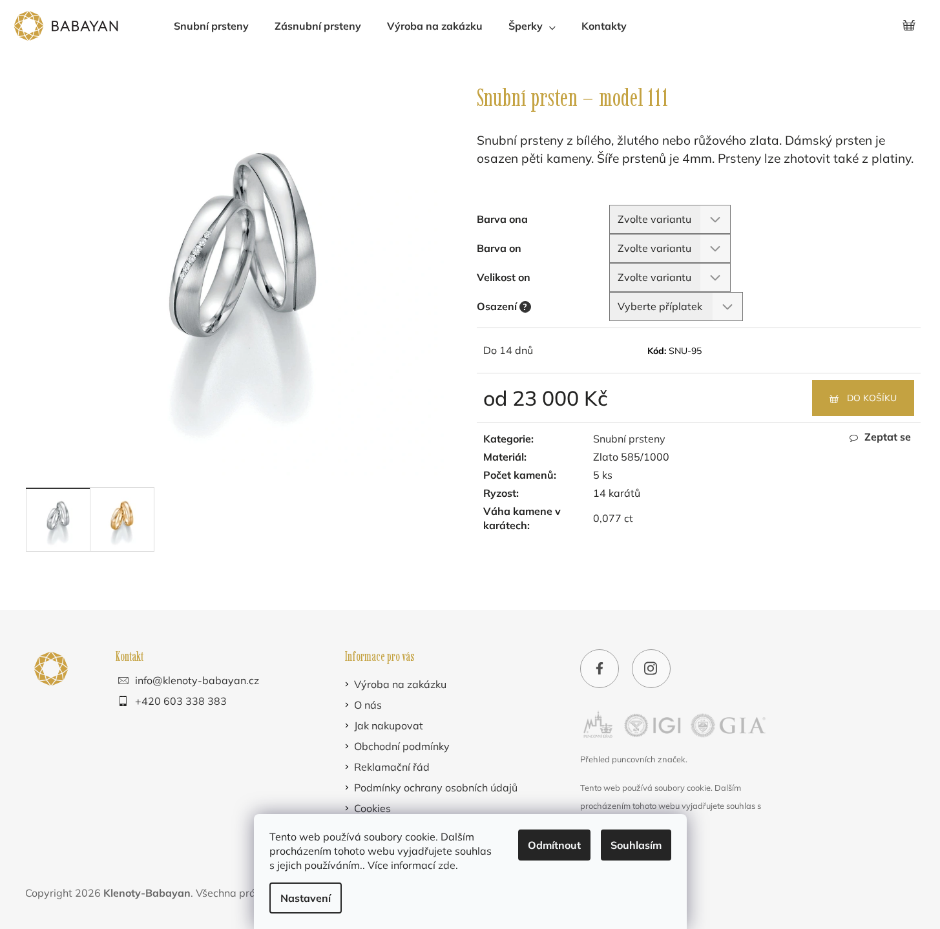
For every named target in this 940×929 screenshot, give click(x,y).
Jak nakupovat (388, 725)
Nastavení (305, 898)
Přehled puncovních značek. (633, 759)
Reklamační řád (392, 766)
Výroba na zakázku (400, 684)
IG (651, 670)
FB (599, 670)
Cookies (372, 808)
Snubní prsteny (629, 438)
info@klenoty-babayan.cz (197, 680)
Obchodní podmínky (402, 746)
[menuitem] (211, 26)
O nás (368, 704)
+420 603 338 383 (181, 700)
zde (446, 865)
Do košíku (872, 398)
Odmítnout (554, 845)
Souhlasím (636, 845)
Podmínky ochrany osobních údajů (435, 787)
